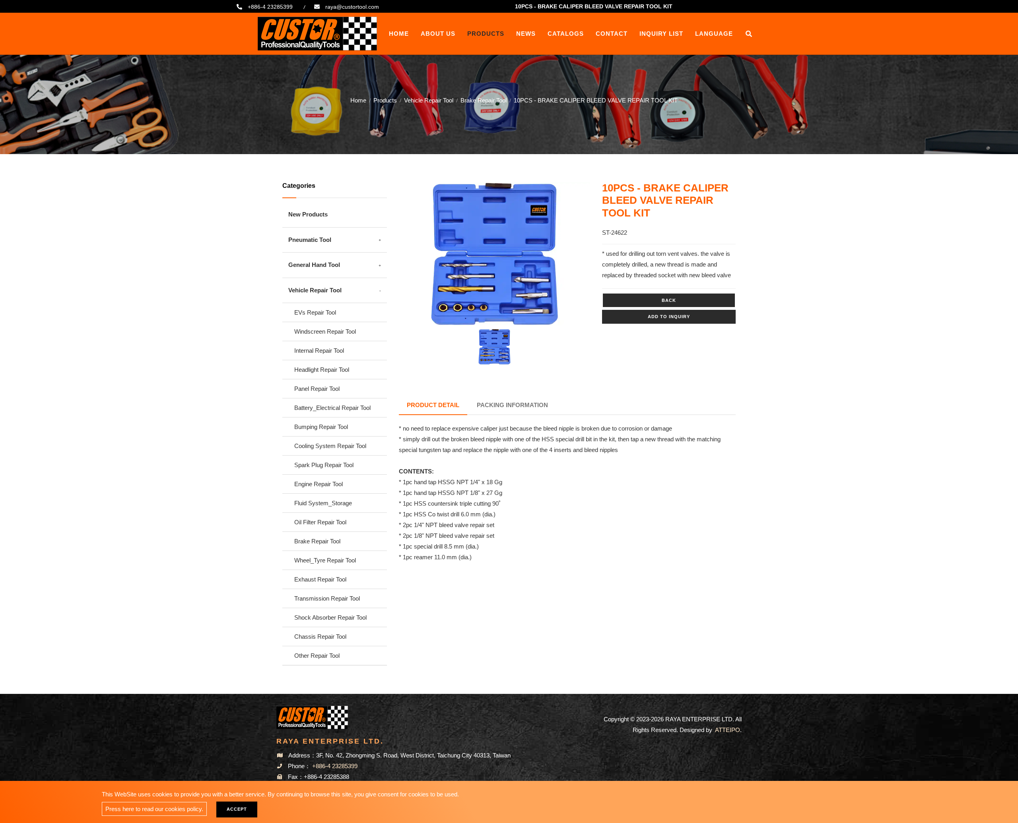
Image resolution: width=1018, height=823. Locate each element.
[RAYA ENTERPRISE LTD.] (317, 34)
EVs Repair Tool (315, 312)
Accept (237, 809)
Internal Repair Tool (319, 350)
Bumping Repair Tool (321, 426)
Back (669, 300)
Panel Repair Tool (317, 388)
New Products (308, 214)
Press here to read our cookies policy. (154, 809)
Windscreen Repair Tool (325, 331)
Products (485, 33)
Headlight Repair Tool (321, 369)
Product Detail (433, 405)
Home (399, 33)
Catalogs (566, 33)
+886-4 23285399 (270, 7)
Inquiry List (661, 33)
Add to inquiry (669, 316)
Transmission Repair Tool (327, 598)
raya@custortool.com (352, 7)
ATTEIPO (727, 729)
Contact (612, 33)
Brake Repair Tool (483, 100)
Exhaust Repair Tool (320, 579)
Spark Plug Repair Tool (324, 465)
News (526, 33)
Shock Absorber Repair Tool (330, 617)
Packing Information (512, 405)
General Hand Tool (314, 264)
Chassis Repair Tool (320, 636)
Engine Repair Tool (318, 484)
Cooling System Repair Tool (330, 445)
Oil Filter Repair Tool (320, 522)
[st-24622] (495, 254)
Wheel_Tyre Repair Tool (325, 560)
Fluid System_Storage (323, 503)
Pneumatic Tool (309, 239)
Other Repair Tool (317, 655)
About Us (438, 33)
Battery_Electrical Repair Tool (332, 407)
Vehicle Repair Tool (428, 100)
